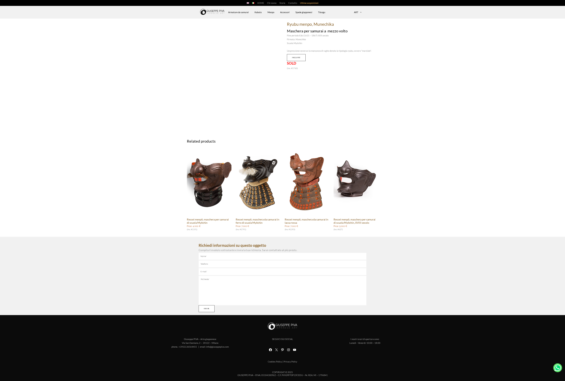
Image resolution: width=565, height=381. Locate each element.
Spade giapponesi (303, 12)
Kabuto (258, 12)
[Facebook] (270, 349)
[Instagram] (288, 349)
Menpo (270, 12)
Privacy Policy (290, 361)
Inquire (296, 57)
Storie (282, 3)
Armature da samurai (238, 12)
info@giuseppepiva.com (217, 346)
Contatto (292, 3)
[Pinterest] (282, 349)
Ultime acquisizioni (309, 3)
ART (356, 12)
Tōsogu (321, 12)
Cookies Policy (275, 361)
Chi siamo (271, 3)
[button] (279, 74)
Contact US (557, 367)
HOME (260, 3)
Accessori (285, 12)
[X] (276, 349)
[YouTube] (294, 349)
